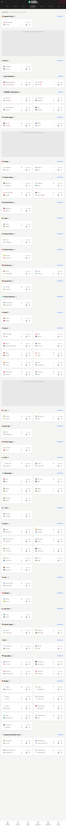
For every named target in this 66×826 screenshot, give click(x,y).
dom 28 (50, 6)
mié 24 (15, 6)
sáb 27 (42, 6)
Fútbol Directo (5, 12)
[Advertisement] (33, 44)
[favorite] (15, 16)
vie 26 (33, 6)
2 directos (62, 2)
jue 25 (23, 6)
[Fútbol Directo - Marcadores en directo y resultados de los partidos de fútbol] (33, 2)
